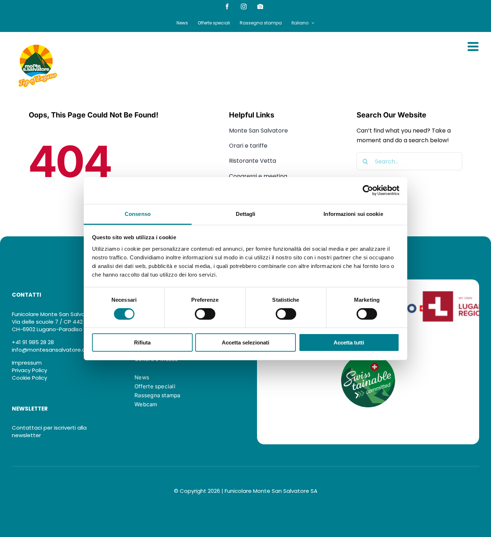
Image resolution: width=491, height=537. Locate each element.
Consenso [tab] (138, 213)
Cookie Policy (29, 377)
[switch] (205, 314)
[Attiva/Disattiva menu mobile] (474, 46)
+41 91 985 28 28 (33, 342)
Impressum (27, 362)
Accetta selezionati (245, 342)
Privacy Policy (29, 370)
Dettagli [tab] (246, 213)
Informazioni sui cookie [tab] (353, 213)
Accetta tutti (349, 342)
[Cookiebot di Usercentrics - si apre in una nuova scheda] (367, 190)
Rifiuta (142, 342)
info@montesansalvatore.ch (50, 349)
